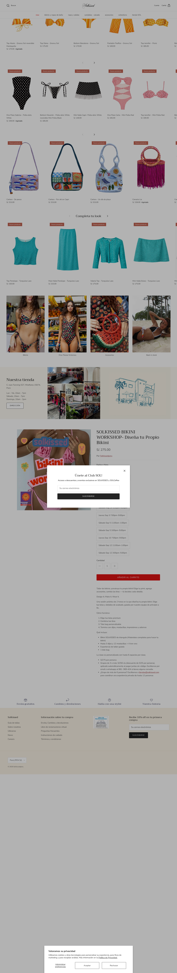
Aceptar (87, 965)
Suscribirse (88, 496)
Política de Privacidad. (107, 957)
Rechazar (114, 965)
